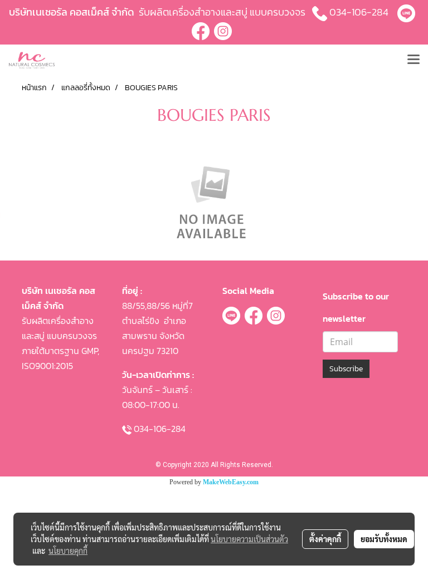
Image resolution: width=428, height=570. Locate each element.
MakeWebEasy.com (231, 482)
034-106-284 (358, 11)
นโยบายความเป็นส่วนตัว (249, 539)
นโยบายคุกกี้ (67, 551)
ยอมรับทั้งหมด (384, 539)
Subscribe (346, 369)
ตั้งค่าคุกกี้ (325, 539)
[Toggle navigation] (413, 60)
